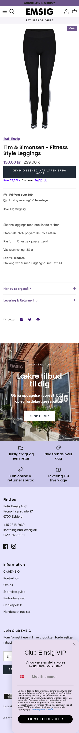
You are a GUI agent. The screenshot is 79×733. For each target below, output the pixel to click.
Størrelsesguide (14, 592)
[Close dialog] (74, 644)
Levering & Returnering (20, 300)
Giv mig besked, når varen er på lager (39, 172)
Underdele (9, 706)
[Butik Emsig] (39, 11)
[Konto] (65, 11)
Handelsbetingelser (16, 612)
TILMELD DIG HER (45, 719)
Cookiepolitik (12, 605)
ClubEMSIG (11, 571)
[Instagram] (13, 546)
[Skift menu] (4, 11)
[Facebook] (5, 546)
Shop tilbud (39, 416)
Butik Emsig (11, 139)
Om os (8, 585)
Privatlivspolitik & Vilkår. (42, 709)
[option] (39, 79)
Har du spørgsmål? (17, 289)
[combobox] (24, 677)
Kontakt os (11, 578)
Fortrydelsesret (14, 598)
